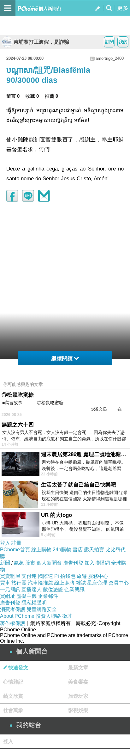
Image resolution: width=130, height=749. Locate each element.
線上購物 (41, 549)
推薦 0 (51, 96)
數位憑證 (53, 589)
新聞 (5, 563)
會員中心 (119, 582)
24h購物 (62, 549)
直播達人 (31, 589)
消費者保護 (12, 609)
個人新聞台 (49, 563)
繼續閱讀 (62, 358)
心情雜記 (13, 681)
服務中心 (98, 576)
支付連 (29, 576)
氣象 (19, 563)
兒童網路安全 (42, 609)
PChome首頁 (15, 549)
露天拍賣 (94, 549)
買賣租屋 (10, 576)
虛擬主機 (26, 596)
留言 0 (13, 96)
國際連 (45, 576)
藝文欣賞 (13, 696)
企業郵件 (48, 596)
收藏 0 (32, 96)
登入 (5, 543)
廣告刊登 (73, 563)
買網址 (7, 596)
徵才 (67, 616)
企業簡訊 (74, 589)
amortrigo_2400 (110, 58)
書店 (78, 549)
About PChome (17, 616)
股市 (30, 563)
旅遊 (82, 576)
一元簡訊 (10, 589)
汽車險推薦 (40, 582)
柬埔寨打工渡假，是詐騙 (41, 42)
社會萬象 (13, 710)
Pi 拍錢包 (64, 576)
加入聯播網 (97, 563)
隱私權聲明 (34, 602)
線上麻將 (64, 582)
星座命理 (97, 582)
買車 (5, 582)
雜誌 (81, 582)
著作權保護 (12, 623)
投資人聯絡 (48, 616)
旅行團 (19, 582)
